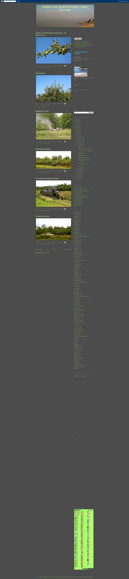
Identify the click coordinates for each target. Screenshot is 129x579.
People (76, 318)
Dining (75, 238)
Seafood (76, 334)
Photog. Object (78, 322)
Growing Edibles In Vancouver (81, 191)
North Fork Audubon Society (81, 197)
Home (53, 249)
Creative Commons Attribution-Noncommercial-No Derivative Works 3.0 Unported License (83, 45)
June (78, 176)
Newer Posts (39, 249)
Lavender (76, 278)
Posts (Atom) (46, 252)
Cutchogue (43, 67)
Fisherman (77, 252)
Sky (75, 342)
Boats (75, 226)
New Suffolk (77, 294)
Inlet (75, 270)
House (75, 268)
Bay (75, 218)
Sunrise (76, 354)
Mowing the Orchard (43, 149)
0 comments (59, 103)
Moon (75, 290)
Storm (75, 352)
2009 (77, 134)
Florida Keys (77, 254)
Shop (75, 340)
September (80, 169)
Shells (75, 338)
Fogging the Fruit (42, 111)
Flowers (76, 256)
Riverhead (76, 326)
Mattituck (76, 286)
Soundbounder (77, 193)
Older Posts (68, 249)
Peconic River (77, 316)
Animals (76, 212)
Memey (76, 288)
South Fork (77, 348)
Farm (48, 67)
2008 (77, 136)
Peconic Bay (77, 314)
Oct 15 (80, 166)
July (78, 174)
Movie (75, 292)
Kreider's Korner (78, 187)
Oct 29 (80, 144)
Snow (75, 344)
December (80, 138)
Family (76, 244)
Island (75, 272)
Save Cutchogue (78, 203)
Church (76, 230)
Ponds (75, 324)
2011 (77, 129)
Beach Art (76, 222)
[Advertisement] (79, 408)
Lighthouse (77, 280)
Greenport (76, 264)
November (80, 140)
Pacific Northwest (78, 310)
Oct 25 (80, 147)
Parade (76, 312)
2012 (77, 127)
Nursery (76, 298)
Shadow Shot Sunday (79, 336)
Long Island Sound (79, 282)
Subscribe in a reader (80, 376)
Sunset (76, 356)
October (79, 142)
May (78, 178)
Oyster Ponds (77, 306)
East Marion (77, 242)
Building (76, 228)
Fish (75, 250)
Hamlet (76, 266)
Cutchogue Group (78, 201)
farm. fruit (76, 248)
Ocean (75, 300)
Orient (75, 304)
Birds (75, 224)
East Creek (77, 240)
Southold (76, 350)
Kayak (75, 276)
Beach (75, 220)
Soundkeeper (77, 205)
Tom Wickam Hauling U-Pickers (47, 178)
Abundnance (40, 73)
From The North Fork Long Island (65, 8)
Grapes (76, 262)
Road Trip (76, 328)
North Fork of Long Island (80, 296)
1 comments (59, 65)
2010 (77, 131)
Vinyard (76, 362)
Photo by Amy (77, 320)
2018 (77, 122)
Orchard (76, 302)
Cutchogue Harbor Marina (80, 236)
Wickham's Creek (78, 366)
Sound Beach (77, 346)
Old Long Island (78, 199)
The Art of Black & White (80, 189)
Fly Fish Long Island (79, 195)
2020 (77, 120)
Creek (75, 232)
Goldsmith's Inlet (78, 260)
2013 (77, 124)
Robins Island (77, 330)
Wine (75, 368)
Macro (75, 284)
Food (75, 258)
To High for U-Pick (42, 216)
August (79, 171)
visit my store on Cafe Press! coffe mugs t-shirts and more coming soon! (64, 577)
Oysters (76, 308)
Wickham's (77, 364)
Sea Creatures (77, 332)
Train (75, 360)
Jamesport (77, 274)
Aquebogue (77, 214)
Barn (75, 216)
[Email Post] (65, 65)
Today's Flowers (78, 358)
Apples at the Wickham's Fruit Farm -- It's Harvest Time (51, 34)
